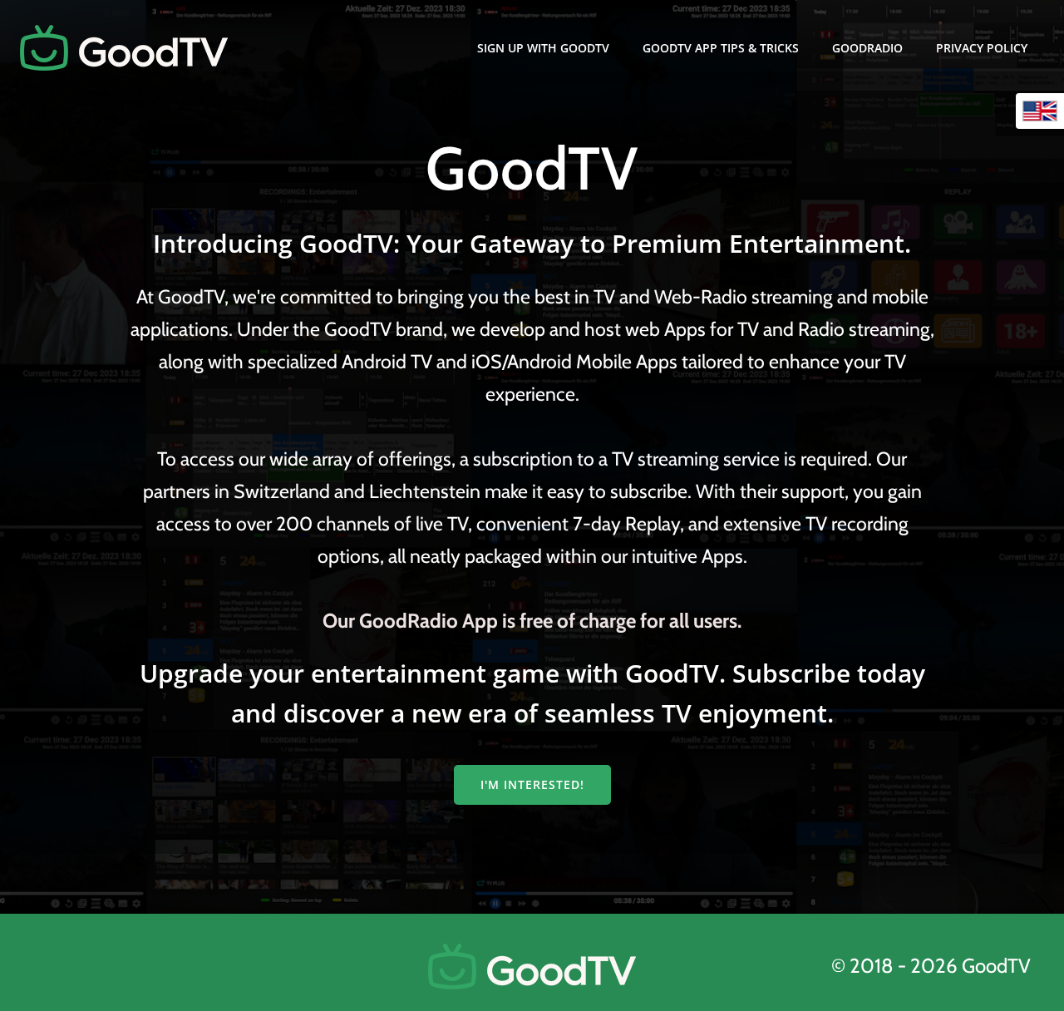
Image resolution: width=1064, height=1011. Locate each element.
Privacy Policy (981, 48)
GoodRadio (867, 48)
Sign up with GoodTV (543, 48)
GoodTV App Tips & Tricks (721, 48)
